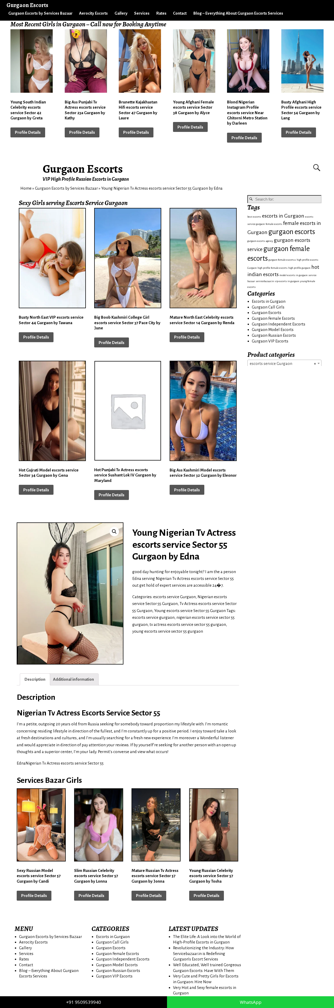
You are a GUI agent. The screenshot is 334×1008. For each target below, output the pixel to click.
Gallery (121, 13)
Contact (180, 13)
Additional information (73, 679)
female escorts (274, 224)
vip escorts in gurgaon (287, 281)
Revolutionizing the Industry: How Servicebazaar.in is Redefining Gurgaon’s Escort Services (203, 953)
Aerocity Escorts (93, 13)
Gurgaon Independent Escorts (278, 324)
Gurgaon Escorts (83, 169)
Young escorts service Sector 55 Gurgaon (190, 610)
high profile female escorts (273, 267)
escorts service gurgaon (153, 617)
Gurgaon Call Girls (268, 307)
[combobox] (284, 363)
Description (35, 679)
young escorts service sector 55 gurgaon (167, 631)
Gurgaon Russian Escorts (274, 335)
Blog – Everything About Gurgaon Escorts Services (238, 13)
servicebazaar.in (265, 281)
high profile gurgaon (299, 267)
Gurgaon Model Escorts (273, 329)
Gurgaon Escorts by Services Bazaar (40, 13)
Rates (161, 13)
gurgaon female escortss (282, 259)
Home (26, 188)
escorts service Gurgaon (174, 597)
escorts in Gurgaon (283, 216)
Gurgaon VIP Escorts (270, 341)
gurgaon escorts (291, 232)
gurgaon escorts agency (260, 241)
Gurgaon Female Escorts (273, 318)
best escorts (254, 216)
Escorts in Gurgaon (268, 301)
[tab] (35, 679)
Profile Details (28, 132)
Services (142, 13)
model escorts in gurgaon (293, 275)
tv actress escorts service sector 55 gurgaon (188, 624)
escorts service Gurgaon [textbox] (283, 363)
